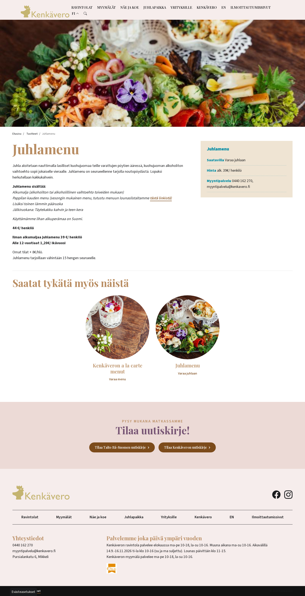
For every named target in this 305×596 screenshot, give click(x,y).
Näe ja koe (129, 7)
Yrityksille (181, 7)
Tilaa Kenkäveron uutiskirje (185, 447)
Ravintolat (82, 7)
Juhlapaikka (154, 7)
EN (223, 7)
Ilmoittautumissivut (251, 7)
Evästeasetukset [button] (23, 592)
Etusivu (16, 134)
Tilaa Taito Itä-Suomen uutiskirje (120, 447)
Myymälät (106, 7)
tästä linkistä (160, 198)
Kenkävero (207, 7)
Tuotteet (32, 134)
